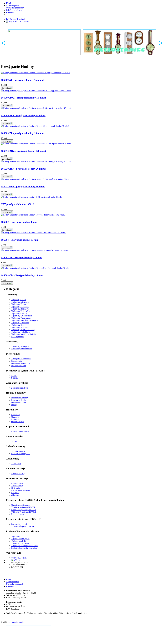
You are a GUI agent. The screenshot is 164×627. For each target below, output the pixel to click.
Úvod (8, 3)
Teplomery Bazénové (20, 309)
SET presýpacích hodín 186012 (17, 204)
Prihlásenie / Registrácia (15, 19)
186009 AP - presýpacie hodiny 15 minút (22, 80)
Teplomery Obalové (19, 325)
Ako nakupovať (12, 5)
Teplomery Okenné (19, 313)
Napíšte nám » (17, 569)
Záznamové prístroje (19, 388)
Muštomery (15, 419)
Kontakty (10, 12)
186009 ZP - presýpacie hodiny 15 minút (22, 133)
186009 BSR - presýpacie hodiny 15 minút (23, 115)
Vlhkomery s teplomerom (21, 349)
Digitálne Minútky (18, 402)
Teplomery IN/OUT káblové (22, 330)
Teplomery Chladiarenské (21, 316)
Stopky (14, 441)
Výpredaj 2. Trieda (19, 558)
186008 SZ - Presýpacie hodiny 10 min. (21, 257)
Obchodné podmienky (15, 8)
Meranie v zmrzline (19, 514)
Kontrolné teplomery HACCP (23, 509)
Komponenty (16, 361)
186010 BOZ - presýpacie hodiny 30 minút (23, 151)
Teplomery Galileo (18, 299)
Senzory (14, 378)
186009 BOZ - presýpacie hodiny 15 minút (23, 97)
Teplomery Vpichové (19, 327)
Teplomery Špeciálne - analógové (24, 320)
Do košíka (6, 88)
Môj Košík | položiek (18, 21)
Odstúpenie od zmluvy (15, 10)
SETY (14, 375)
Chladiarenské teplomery (21, 505)
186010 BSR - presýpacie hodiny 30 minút (23, 168)
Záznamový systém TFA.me (22, 526)
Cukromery (15, 417)
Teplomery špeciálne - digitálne (24, 334)
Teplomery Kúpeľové (20, 306)
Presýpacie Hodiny (19, 400)
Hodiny (14, 405)
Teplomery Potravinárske (21, 318)
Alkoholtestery (17, 486)
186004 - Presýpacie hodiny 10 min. (20, 239)
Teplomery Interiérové (20, 302)
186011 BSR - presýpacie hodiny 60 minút (23, 186)
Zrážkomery (16, 463)
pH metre (15, 495)
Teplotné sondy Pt (18, 541)
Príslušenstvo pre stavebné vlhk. (24, 548)
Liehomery (15, 415)
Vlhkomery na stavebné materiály (24, 546)
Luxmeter (15, 493)
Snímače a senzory (18, 451)
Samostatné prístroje (19, 524)
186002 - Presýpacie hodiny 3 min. (19, 222)
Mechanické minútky (19, 398)
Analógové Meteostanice (21, 359)
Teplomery (15, 536)
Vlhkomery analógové (20, 346)
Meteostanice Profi (18, 366)
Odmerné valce (17, 421)
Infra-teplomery (17, 336)
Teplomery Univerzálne (20, 311)
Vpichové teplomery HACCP (23, 507)
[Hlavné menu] (44, 42)
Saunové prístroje (18, 473)
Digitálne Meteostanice (20, 363)
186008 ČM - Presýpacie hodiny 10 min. (22, 275)
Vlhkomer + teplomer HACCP (23, 512)
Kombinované (17, 483)
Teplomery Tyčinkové (20, 323)
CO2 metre (15, 488)
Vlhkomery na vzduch (20, 543)
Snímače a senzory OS (20, 454)
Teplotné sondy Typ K (20, 539)
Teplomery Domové (19, 304)
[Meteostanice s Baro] (119, 42)
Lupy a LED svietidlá (20, 431)
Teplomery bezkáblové (20, 332)
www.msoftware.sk (15, 622)
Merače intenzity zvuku (20, 490)
